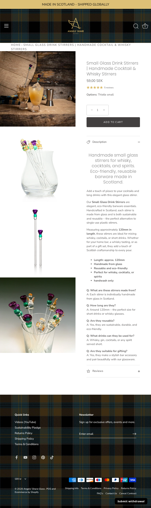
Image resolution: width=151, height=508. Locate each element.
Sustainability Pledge (28, 427)
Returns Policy (23, 433)
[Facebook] (16, 457)
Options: (92, 94)
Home (16, 45)
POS (48, 489)
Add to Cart (113, 122)
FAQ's (100, 493)
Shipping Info (71, 488)
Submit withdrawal (131, 501)
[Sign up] (134, 434)
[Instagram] (34, 457)
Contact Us (111, 493)
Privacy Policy (111, 488)
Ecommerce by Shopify (27, 492)
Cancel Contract (127, 493)
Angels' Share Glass (34, 489)
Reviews (97, 371)
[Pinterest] (43, 457)
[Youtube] (25, 457)
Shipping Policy (24, 438)
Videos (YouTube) (25, 422)
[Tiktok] (52, 457)
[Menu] (6, 26)
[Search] (136, 26)
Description (99, 142)
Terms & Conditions (26, 444)
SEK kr (18, 479)
